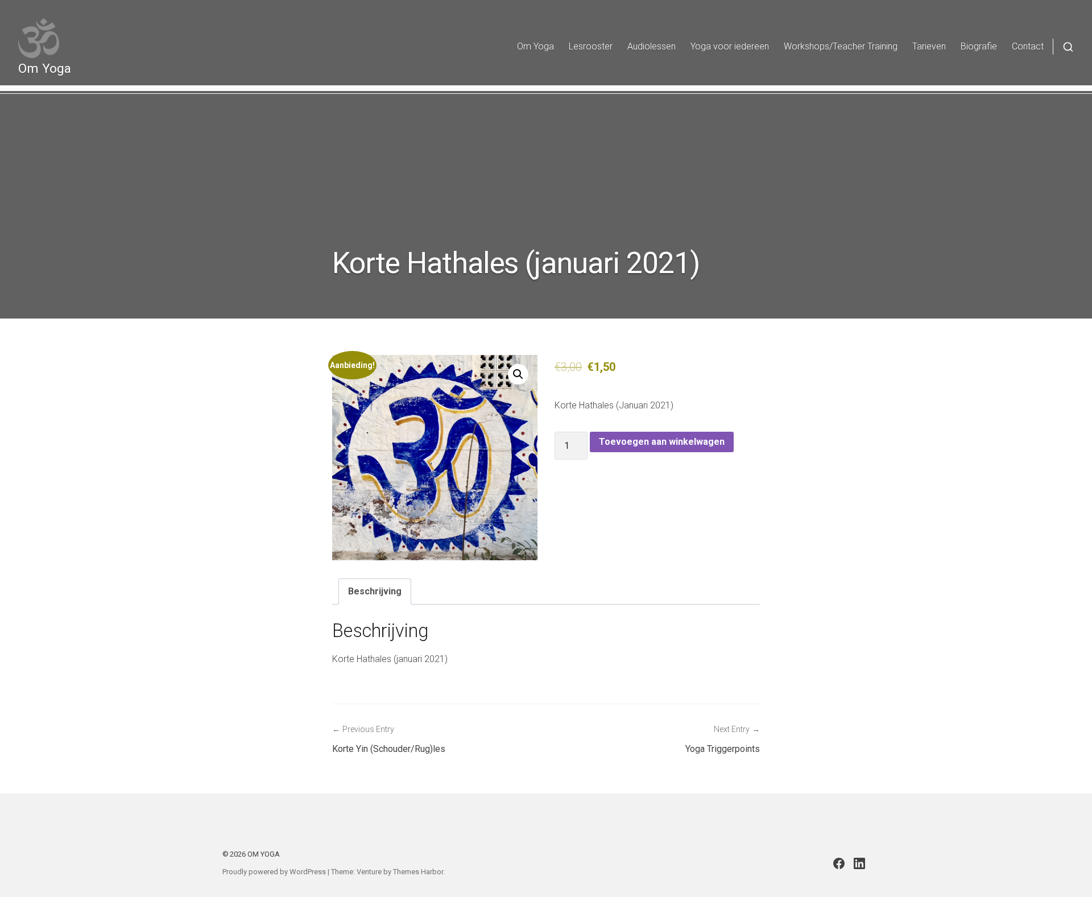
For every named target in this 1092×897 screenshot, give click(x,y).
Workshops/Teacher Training (840, 46)
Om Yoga (44, 68)
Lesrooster (591, 46)
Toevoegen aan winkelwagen (662, 441)
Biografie (979, 46)
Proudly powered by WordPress (274, 871)
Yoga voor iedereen (729, 46)
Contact (1028, 46)
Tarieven (929, 46)
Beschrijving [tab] (375, 591)
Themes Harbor (418, 871)
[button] (518, 374)
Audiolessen (651, 46)
